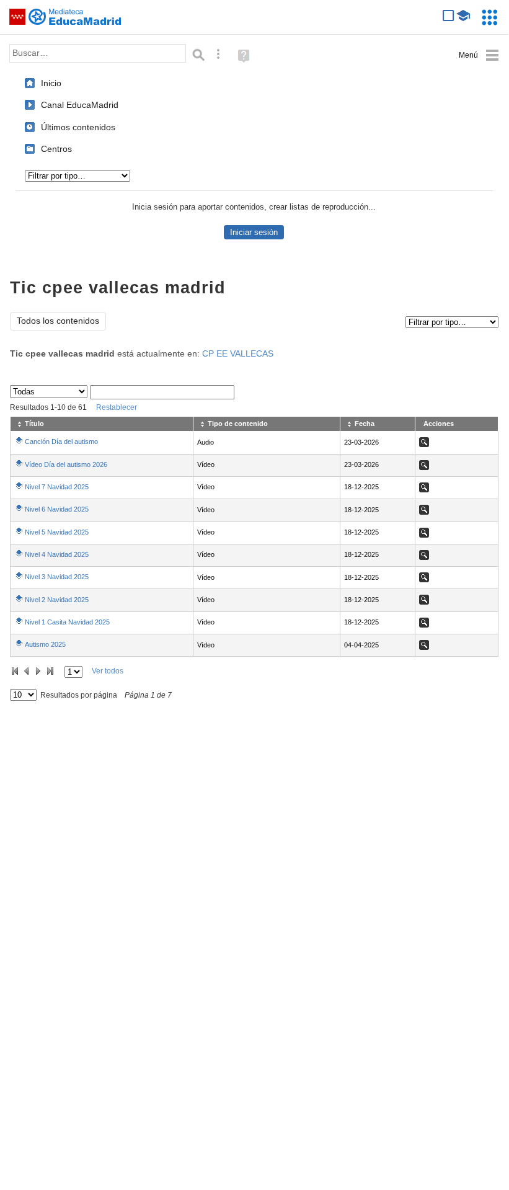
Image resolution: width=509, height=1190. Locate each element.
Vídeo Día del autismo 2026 (66, 464)
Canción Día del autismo (61, 441)
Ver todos (107, 671)
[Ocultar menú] (479, 55)
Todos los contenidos (58, 321)
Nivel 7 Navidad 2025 (57, 487)
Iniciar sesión (254, 232)
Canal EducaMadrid (79, 105)
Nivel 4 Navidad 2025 (57, 554)
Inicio (51, 83)
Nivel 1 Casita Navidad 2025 (67, 622)
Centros (56, 149)
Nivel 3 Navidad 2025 (57, 576)
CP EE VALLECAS (237, 353)
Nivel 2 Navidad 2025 (57, 599)
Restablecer (116, 407)
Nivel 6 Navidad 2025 (57, 509)
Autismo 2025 (45, 644)
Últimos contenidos (78, 127)
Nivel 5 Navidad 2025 (57, 532)
